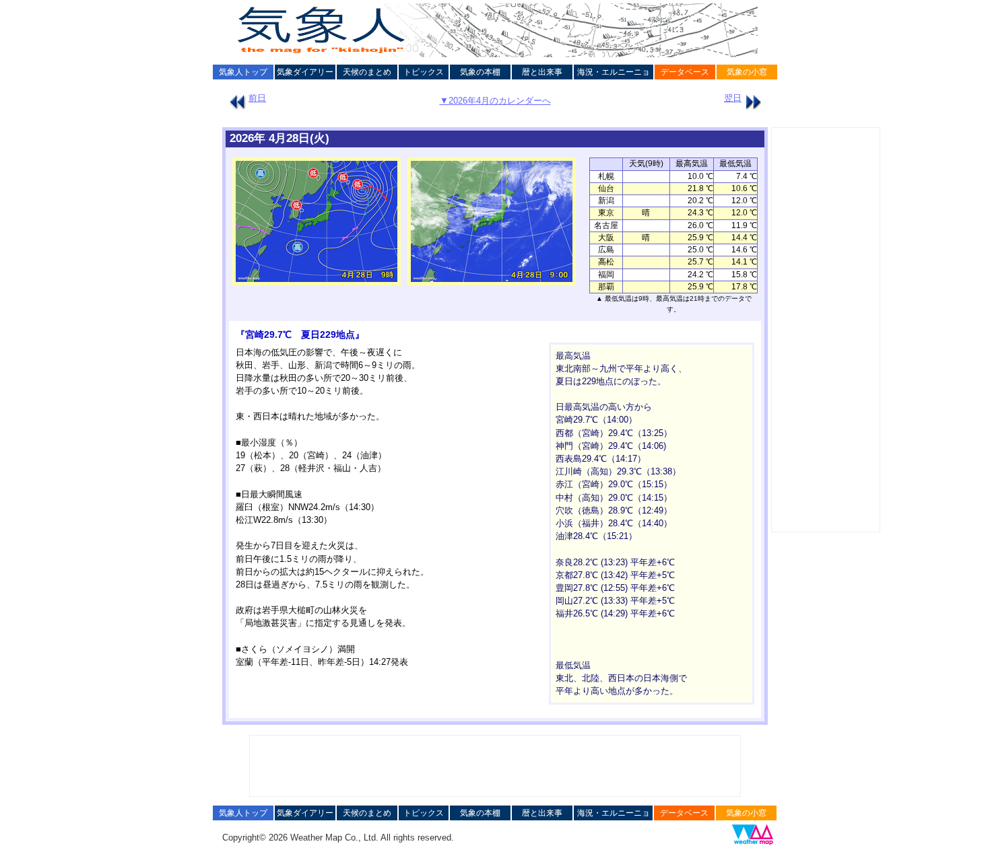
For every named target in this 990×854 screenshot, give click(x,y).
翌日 (732, 98)
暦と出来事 (542, 72)
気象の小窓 (747, 72)
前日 (257, 98)
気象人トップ (243, 72)
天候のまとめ (367, 72)
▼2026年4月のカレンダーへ (495, 101)
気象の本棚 (480, 72)
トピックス (423, 72)
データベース (685, 72)
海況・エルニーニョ (613, 72)
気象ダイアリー (305, 72)
